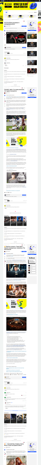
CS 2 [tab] (4, 12)
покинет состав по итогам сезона (17, 280)
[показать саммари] (24, 88)
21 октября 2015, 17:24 (8, 63)
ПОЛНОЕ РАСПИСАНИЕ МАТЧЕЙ (20, 18)
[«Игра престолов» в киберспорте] (32, 62)
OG (16, 96)
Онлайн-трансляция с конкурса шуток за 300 (31, 74)
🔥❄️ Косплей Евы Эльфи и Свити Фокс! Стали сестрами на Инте (15, 440)
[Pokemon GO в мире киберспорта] (32, 36)
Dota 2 (6, 19)
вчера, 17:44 (8, 403)
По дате (5, 53)
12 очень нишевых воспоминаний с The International (12, 147)
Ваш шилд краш (9, 86)
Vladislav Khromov (8, 392)
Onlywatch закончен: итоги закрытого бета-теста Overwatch (32, 57)
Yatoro (8, 97)
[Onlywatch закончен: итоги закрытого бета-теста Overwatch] (32, 53)
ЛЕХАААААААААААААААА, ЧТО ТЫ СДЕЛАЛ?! (12, 314)
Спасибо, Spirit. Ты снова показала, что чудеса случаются (15, 86)
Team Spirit (7, 96)
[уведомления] (36, 1)
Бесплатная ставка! (8, 58)
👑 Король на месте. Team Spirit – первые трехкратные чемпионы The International (16, 243)
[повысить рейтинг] (4, 37)
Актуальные (11, 53)
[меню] (5, 1)
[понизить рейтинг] (4, 39)
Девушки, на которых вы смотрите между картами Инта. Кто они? (14, 371)
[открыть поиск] (35, 1)
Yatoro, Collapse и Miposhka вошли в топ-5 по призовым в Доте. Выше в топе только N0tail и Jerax (14, 428)
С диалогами (24, 200)
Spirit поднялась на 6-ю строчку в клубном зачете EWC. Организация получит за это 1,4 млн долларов (15, 71)
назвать (23, 452)
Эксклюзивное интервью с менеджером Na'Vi (15, 19)
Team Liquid (18, 96)
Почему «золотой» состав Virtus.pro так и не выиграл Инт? (13, 190)
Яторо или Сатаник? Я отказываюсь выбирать (12, 357)
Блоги (7, 19)
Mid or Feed (9, 440)
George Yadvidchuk (8, 251)
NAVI (19, 134)
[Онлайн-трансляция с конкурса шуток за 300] (32, 70)
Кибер (4, 19)
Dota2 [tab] (6, 12)
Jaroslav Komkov (8, 62)
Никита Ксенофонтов (8, 397)
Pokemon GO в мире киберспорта (30, 39)
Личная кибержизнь (9, 19)
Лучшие (8, 53)
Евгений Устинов (8, 92)
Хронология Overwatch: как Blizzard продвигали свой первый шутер (31, 48)
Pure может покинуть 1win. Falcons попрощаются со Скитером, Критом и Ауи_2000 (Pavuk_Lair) (14, 433)
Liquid (12, 256)
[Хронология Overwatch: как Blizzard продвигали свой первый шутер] (32, 44)
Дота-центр (9, 243)
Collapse (10, 97)
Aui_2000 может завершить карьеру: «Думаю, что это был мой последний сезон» (13, 76)
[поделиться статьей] (4, 33)
